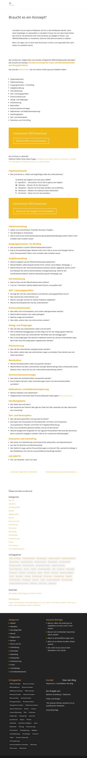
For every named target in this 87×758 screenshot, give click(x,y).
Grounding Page (52, 710)
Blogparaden (13, 514)
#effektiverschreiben (68, 558)
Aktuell (11, 500)
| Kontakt (58, 683)
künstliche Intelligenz (66, 573)
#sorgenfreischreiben (43, 565)
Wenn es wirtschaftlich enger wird (61, 638)
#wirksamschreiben (58, 565)
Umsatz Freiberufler (53, 580)
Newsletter (19, 576)
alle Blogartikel (14, 507)
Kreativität (54, 573)
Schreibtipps (13, 545)
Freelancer (60, 569)
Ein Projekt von (53, 691)
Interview (22, 573)
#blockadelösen (42, 558)
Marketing (12, 531)
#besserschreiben (28, 558)
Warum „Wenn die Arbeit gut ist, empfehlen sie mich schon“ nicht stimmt (60, 626)
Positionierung (14, 538)
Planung (27, 576)
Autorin (26, 569)
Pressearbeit (48, 576)
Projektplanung (59, 576)
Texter (43, 580)
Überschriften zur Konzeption (31, 140)
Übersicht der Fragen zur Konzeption (35, 211)
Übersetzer (52, 583)
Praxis (11, 542)
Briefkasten (14, 599)
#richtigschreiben (15, 565)
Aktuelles (12, 504)
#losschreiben (52, 562)
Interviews (13, 528)
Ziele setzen (43, 583)
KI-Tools (46, 573)
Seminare (35, 580)
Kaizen (40, 573)
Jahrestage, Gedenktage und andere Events (25, 593)
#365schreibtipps (15, 558)
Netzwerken (13, 535)
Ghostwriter (13, 573)
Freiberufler (70, 569)
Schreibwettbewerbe (16, 549)
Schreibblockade (15, 580)
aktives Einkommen (16, 569)
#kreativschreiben (27, 562)
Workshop (33, 583)
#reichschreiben (65, 562)
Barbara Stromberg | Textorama (58, 694)
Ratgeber (69, 576)
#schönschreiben (28, 565)
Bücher (11, 518)
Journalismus (31, 573)
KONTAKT (36, 605)
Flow (53, 569)
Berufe (11, 511)
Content (33, 569)
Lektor (12, 576)
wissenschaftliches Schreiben (19, 583)
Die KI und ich (14, 521)
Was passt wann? (65, 396)
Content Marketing (44, 569)
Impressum (50, 683)
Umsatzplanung (67, 580)
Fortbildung (13, 525)
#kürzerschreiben (40, 562)
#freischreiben (14, 562)
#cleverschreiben (54, 558)
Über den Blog (69, 680)
